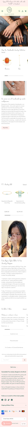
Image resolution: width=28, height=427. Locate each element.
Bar (19, 69)
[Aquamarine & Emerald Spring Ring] (19, 193)
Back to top (13, 367)
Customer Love (14, 334)
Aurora (7, 69)
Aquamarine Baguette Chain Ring (7, 202)
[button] (25, 11)
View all (3, 52)
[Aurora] (7, 60)
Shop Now (5, 127)
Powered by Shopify (14, 423)
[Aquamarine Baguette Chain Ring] (7, 193)
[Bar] (19, 60)
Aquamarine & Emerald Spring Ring (20, 202)
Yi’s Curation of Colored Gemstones (14, 347)
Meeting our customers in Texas (9, 315)
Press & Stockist (14, 340)
